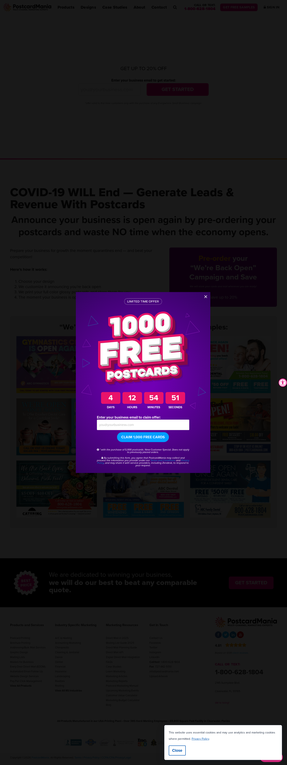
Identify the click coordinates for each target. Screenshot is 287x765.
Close (177, 750)
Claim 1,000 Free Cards (143, 437)
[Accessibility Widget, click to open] (283, 382)
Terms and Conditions (162, 460)
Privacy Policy (200, 739)
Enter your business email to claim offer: (129, 417)
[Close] (205, 296)
